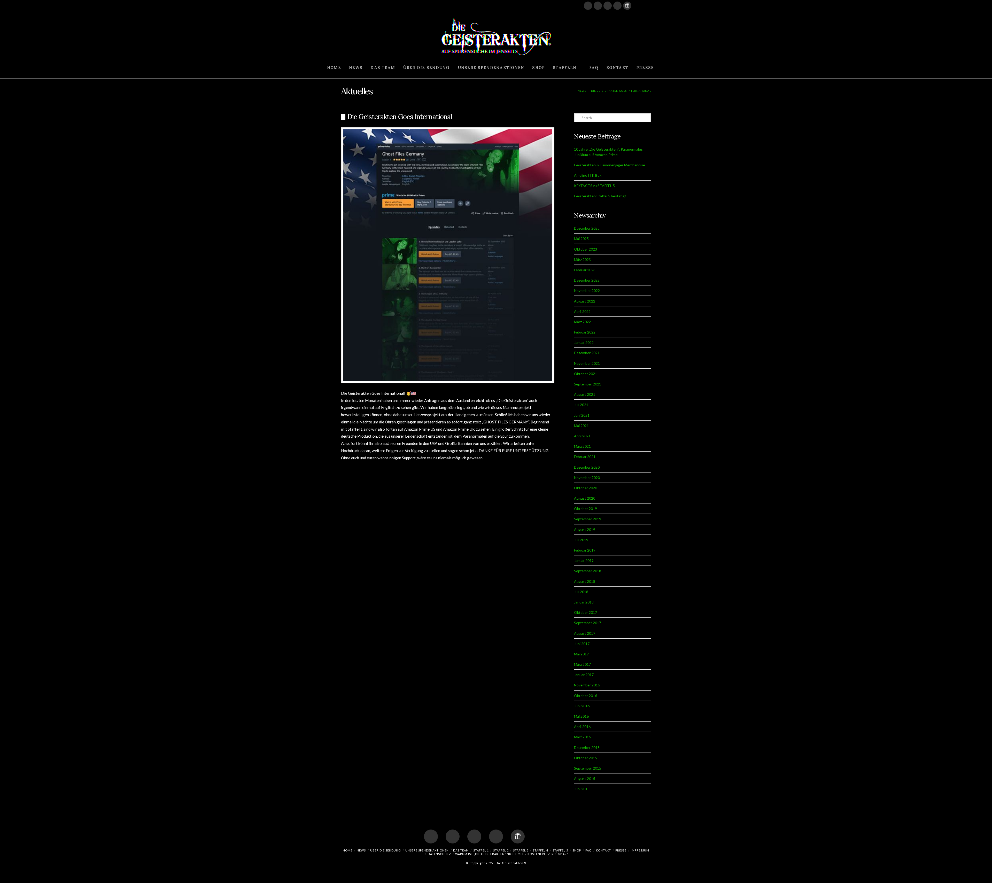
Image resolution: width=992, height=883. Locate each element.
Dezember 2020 (587, 467)
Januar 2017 (584, 674)
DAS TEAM (461, 850)
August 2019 (584, 529)
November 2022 (587, 290)
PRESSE (620, 850)
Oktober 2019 (585, 508)
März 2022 (582, 322)
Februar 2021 (584, 456)
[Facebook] (588, 6)
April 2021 (582, 436)
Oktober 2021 (585, 373)
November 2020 (587, 477)
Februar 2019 (584, 550)
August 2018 (584, 581)
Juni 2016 (582, 706)
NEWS (361, 850)
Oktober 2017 (585, 612)
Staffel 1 (481, 850)
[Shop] (627, 6)
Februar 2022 (584, 332)
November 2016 (587, 685)
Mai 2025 (581, 238)
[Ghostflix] (647, 6)
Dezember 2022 (587, 280)
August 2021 (584, 394)
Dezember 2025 (587, 228)
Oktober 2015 (585, 758)
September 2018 (587, 571)
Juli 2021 (581, 404)
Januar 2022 (584, 342)
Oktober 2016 (585, 695)
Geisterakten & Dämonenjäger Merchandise (609, 165)
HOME (347, 850)
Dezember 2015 (587, 747)
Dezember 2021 (587, 353)
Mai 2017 (581, 654)
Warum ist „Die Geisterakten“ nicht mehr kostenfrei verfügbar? (511, 854)
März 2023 (582, 259)
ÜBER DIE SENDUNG (385, 850)
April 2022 (582, 311)
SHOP (576, 850)
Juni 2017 (582, 643)
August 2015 (584, 778)
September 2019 (587, 519)
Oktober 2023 (585, 249)
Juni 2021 (582, 415)
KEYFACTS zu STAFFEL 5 (594, 185)
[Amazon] (637, 6)
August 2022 (584, 301)
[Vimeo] (607, 6)
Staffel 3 (521, 850)
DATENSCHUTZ (439, 854)
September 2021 (587, 384)
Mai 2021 (581, 425)
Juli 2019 (581, 540)
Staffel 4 (540, 850)
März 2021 (582, 446)
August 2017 (584, 633)
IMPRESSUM (640, 850)
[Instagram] (617, 6)
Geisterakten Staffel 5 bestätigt (600, 196)
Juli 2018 (581, 592)
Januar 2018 (584, 602)
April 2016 (582, 726)
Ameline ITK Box (587, 175)
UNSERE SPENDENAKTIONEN (427, 850)
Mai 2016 (581, 716)
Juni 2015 (582, 789)
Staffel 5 (560, 850)
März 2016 (582, 737)
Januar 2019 (584, 560)
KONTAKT (603, 850)
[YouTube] (598, 6)
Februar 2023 (584, 270)
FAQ (588, 850)
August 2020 (584, 498)
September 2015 (587, 768)
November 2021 (587, 363)
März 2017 (582, 664)
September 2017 (587, 623)
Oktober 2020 (585, 488)
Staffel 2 (501, 850)
